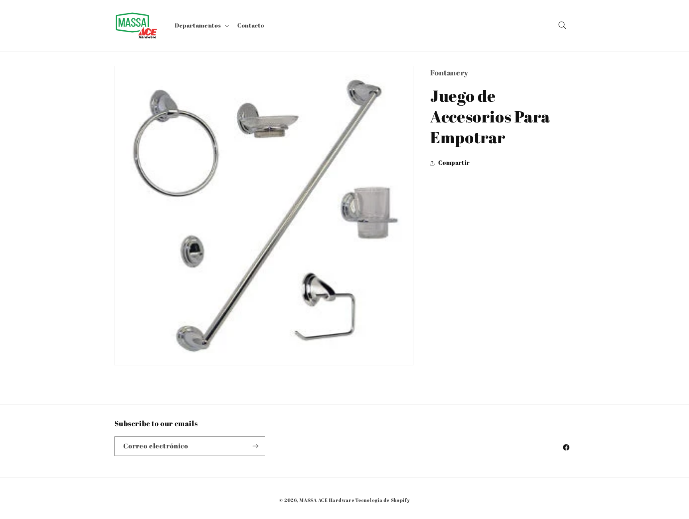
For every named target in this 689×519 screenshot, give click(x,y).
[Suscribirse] (255, 446)
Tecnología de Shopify (382, 500)
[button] (200, 25)
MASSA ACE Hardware (326, 500)
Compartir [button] (454, 163)
